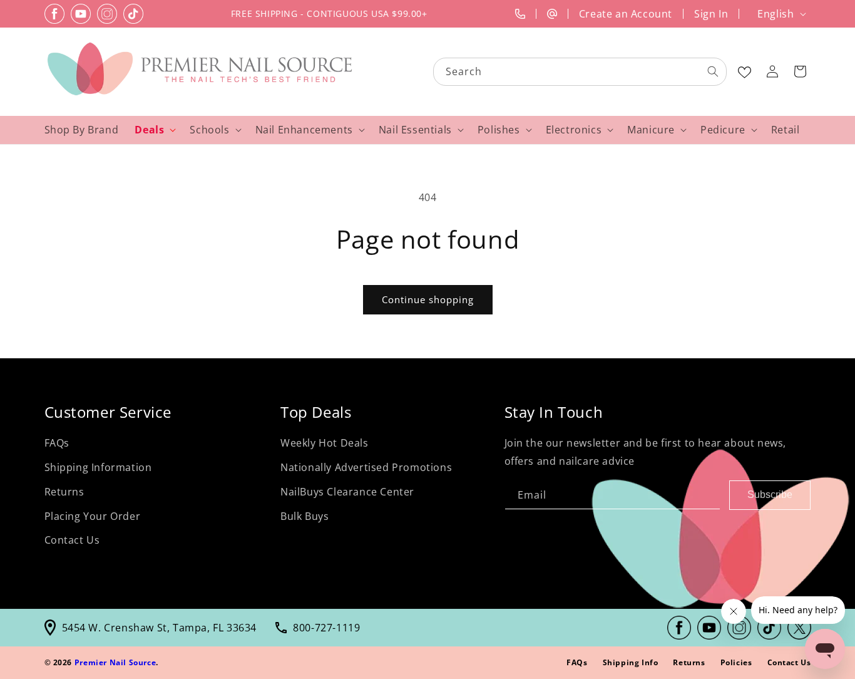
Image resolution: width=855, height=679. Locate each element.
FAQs (56, 443)
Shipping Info (630, 662)
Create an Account (625, 14)
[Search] (713, 71)
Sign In (711, 14)
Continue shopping (428, 299)
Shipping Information (98, 467)
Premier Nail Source (115, 662)
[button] (800, 71)
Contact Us (72, 540)
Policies (736, 662)
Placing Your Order (92, 516)
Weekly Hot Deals (324, 443)
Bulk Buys (304, 516)
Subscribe (769, 494)
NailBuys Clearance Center (347, 492)
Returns (64, 492)
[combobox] (580, 72)
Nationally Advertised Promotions (366, 467)
